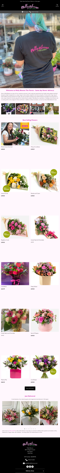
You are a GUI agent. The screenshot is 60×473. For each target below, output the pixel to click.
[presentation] (29, 427)
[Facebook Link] (27, 466)
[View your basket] (57, 5)
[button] (25, 429)
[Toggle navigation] (2, 5)
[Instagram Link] (30, 466)
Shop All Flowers (30, 388)
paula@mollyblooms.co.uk (31, 463)
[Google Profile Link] (32, 466)
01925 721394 (34, 11)
